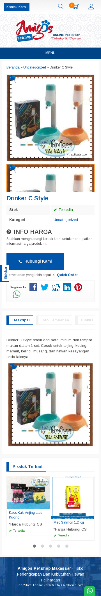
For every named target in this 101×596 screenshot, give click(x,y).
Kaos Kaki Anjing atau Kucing (25, 515)
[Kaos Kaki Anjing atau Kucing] (28, 492)
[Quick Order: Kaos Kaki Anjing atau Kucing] (46, 504)
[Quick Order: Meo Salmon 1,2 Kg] (91, 514)
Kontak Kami (16, 7)
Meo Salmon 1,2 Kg (69, 522)
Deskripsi (21, 320)
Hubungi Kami (37, 261)
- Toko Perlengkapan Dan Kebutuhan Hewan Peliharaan (50, 574)
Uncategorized (66, 220)
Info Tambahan (55, 320)
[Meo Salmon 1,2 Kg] (72, 497)
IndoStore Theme (30, 585)
